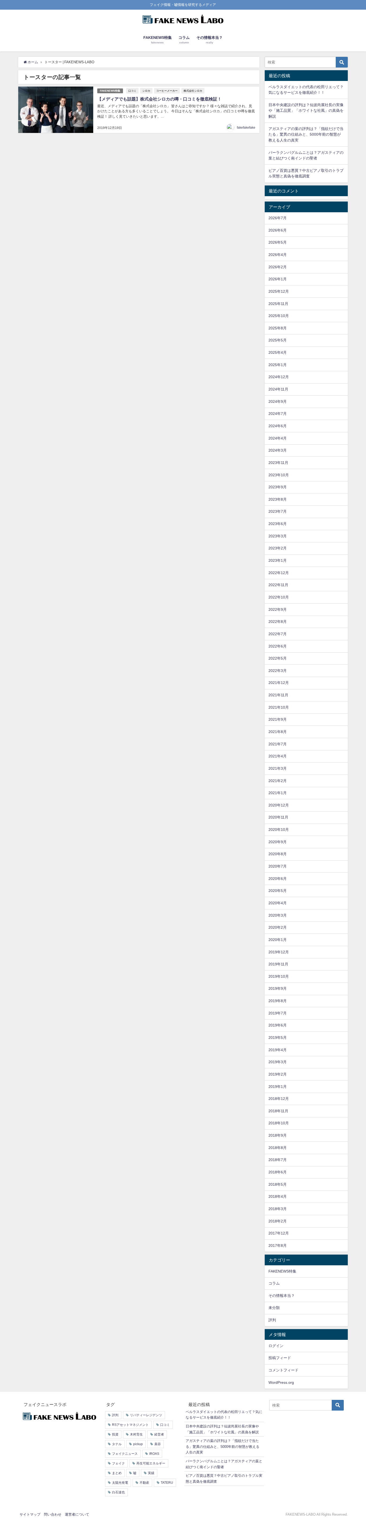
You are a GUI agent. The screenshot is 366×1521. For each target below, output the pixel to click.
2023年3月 (277, 536)
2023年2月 (277, 548)
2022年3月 (277, 670)
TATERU (167, 1482)
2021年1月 (277, 793)
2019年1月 (277, 1086)
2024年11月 (278, 389)
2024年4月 (277, 438)
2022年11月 (278, 585)
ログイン (275, 1346)
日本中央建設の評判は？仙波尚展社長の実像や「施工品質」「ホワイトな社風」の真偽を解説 (305, 110)
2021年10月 (278, 707)
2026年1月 (277, 279)
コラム (274, 1283)
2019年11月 (278, 964)
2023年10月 (278, 475)
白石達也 (118, 1492)
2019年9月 (277, 988)
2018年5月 (277, 1184)
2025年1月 (277, 365)
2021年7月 (277, 744)
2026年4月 (277, 254)
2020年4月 (277, 903)
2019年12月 (278, 952)
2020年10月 (278, 829)
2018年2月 (277, 1221)
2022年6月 (277, 646)
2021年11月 (278, 695)
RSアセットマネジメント (130, 1424)
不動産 (144, 1482)
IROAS (154, 1453)
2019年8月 (277, 1001)
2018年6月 (277, 1172)
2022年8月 (277, 621)
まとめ (117, 1473)
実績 (151, 1473)
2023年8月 (277, 499)
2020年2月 (277, 927)
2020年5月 (277, 890)
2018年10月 (278, 1123)
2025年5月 (277, 340)
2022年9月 (277, 609)
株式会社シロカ (193, 90)
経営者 (159, 1434)
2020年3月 (277, 915)
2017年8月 (277, 1245)
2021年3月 (277, 768)
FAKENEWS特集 (110, 91)
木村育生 (136, 1434)
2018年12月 (278, 1098)
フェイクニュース (125, 1453)
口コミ (132, 90)
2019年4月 (277, 1050)
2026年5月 (277, 242)
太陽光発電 (120, 1482)
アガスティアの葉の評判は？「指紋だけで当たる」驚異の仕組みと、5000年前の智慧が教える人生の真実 (305, 134)
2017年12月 (278, 1233)
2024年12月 (278, 377)
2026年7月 (277, 218)
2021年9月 (277, 719)
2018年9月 (277, 1135)
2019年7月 (277, 1013)
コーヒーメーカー (167, 90)
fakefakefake (246, 127)
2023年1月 (277, 560)
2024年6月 (277, 426)
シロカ (146, 90)
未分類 (274, 1308)
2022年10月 (278, 597)
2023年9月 (277, 487)
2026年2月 (277, 267)
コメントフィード (283, 1370)
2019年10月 (278, 976)
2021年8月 (277, 732)
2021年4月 (277, 756)
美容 (157, 1444)
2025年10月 (278, 316)
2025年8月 (277, 328)
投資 (115, 1434)
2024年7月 (277, 413)
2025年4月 (277, 352)
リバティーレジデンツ (146, 1415)
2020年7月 (277, 866)
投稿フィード (279, 1358)
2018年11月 (278, 1111)
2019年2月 (277, 1074)
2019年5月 (277, 1037)
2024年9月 (277, 401)
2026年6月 (277, 230)
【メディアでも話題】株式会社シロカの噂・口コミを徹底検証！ (159, 99)
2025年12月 (278, 291)
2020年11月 (278, 817)
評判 (272, 1320)
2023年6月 (277, 524)
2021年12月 (278, 683)
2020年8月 (277, 854)
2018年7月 (277, 1160)
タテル (117, 1444)
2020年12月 (278, 805)
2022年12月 (278, 573)
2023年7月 (277, 511)
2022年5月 (277, 658)
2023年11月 (278, 462)
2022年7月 (277, 634)
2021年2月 (277, 781)
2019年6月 (277, 1025)
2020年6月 (277, 878)
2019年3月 (277, 1062)
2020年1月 (277, 940)
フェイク (118, 1463)
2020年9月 (277, 842)
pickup (138, 1444)
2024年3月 (277, 450)
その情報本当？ (281, 1295)
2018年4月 (277, 1196)
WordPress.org (281, 1382)
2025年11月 (278, 304)
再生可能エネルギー (150, 1463)
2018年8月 (277, 1148)
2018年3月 (277, 1209)
